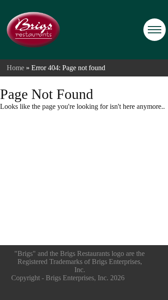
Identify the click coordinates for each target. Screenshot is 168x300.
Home (15, 68)
